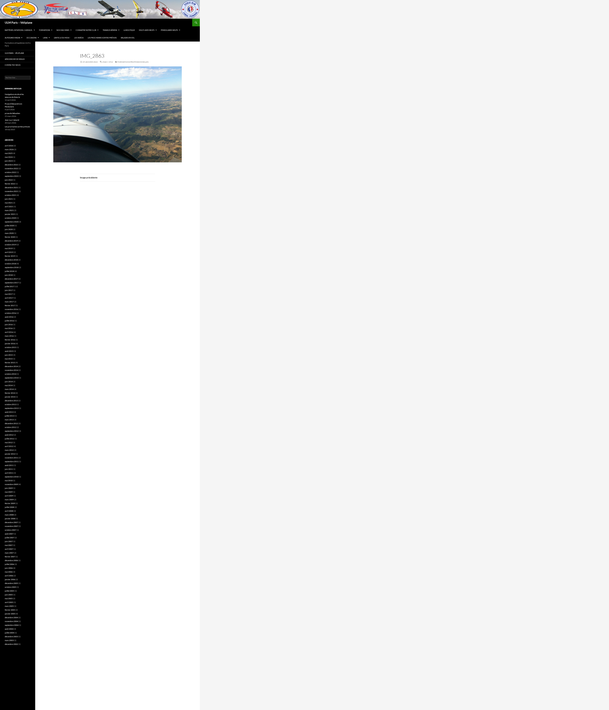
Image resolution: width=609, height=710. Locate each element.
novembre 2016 (11, 309)
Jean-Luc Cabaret (12, 120)
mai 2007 (9, 545)
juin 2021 (9, 199)
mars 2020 (9, 233)
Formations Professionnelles (132, 62)
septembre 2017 (11, 282)
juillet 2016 (9, 320)
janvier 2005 (10, 613)
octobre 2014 (10, 374)
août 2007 (9, 534)
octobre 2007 (10, 530)
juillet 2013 (9, 416)
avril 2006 (9, 575)
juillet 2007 (9, 537)
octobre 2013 (10, 404)
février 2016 (10, 340)
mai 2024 (9, 157)
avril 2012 (9, 446)
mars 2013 (9, 419)
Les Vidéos (79, 38)
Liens (45, 38)
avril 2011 (9, 473)
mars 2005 (9, 606)
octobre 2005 (10, 587)
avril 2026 (9, 145)
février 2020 (10, 237)
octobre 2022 (10, 172)
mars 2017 (9, 301)
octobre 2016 (10, 313)
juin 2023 (9, 161)
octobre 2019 (10, 244)
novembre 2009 (11, 484)
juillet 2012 (9, 438)
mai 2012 (9, 442)
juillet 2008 (9, 507)
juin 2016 (9, 324)
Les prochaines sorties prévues (102, 38)
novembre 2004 (11, 621)
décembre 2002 (11, 644)
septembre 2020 (11, 222)
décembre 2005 (11, 583)
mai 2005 (9, 598)
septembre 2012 (11, 431)
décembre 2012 (11, 423)
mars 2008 (9, 515)
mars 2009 (9, 499)
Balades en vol (128, 38)
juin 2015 (9, 355)
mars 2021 (9, 210)
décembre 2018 (11, 260)
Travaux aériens (110, 30)
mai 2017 (9, 294)
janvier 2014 (10, 397)
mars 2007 (9, 553)
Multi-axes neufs (146, 30)
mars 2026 (9, 149)
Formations (44, 30)
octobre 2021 (10, 195)
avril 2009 (9, 496)
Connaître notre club (86, 30)
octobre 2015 (10, 347)
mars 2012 (9, 450)
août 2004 (9, 629)
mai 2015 (9, 359)
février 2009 (10, 503)
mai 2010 (9, 480)
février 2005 (10, 610)
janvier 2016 (10, 343)
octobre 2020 (10, 218)
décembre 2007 (11, 522)
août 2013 (9, 412)
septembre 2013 (11, 408)
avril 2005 (9, 602)
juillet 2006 (9, 564)
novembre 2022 (11, 168)
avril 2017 (9, 298)
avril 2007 (9, 549)
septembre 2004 (11, 625)
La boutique (129, 30)
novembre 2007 (11, 526)
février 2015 (10, 362)
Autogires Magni (12, 38)
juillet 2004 (9, 633)
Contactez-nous (12, 65)
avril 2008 (9, 511)
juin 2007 (9, 541)
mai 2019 (9, 248)
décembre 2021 (11, 187)
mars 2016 (9, 336)
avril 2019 (9, 252)
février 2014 (10, 393)
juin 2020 (9, 229)
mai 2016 (9, 328)
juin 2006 (9, 568)
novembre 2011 (11, 457)
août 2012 (9, 435)
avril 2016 (9, 332)
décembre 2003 (11, 636)
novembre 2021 (11, 191)
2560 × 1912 (107, 62)
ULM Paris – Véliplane (18, 22)
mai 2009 (9, 492)
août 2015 (9, 351)
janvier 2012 (10, 454)
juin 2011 (9, 469)
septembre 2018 (11, 267)
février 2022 (10, 183)
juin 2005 (9, 594)
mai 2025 (9, 153)
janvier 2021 (10, 214)
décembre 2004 (11, 617)
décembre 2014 (11, 366)
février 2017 (10, 305)
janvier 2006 (10, 579)
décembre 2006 (11, 560)
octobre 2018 (10, 263)
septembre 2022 (11, 176)
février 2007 (10, 556)
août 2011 (9, 465)
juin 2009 (9, 488)
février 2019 (10, 256)
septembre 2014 (11, 378)
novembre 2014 (11, 370)
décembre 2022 (11, 164)
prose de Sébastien (12, 113)
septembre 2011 (11, 461)
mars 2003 (9, 640)
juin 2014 (9, 381)
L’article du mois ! (62, 38)
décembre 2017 (11, 279)
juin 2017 (9, 290)
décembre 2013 (11, 400)
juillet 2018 (9, 271)
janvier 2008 (10, 518)
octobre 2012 (10, 427)
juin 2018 (9, 275)
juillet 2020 (9, 225)
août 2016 (9, 317)
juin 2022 (9, 180)
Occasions (31, 38)
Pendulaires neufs (169, 30)
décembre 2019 (11, 241)
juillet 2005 (9, 591)
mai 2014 (9, 385)
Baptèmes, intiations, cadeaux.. (19, 30)
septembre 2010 (11, 477)
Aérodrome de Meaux (15, 59)
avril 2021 (9, 206)
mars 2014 (9, 389)
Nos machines (62, 30)
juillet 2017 (9, 286)
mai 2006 (9, 572)
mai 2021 (9, 203)
